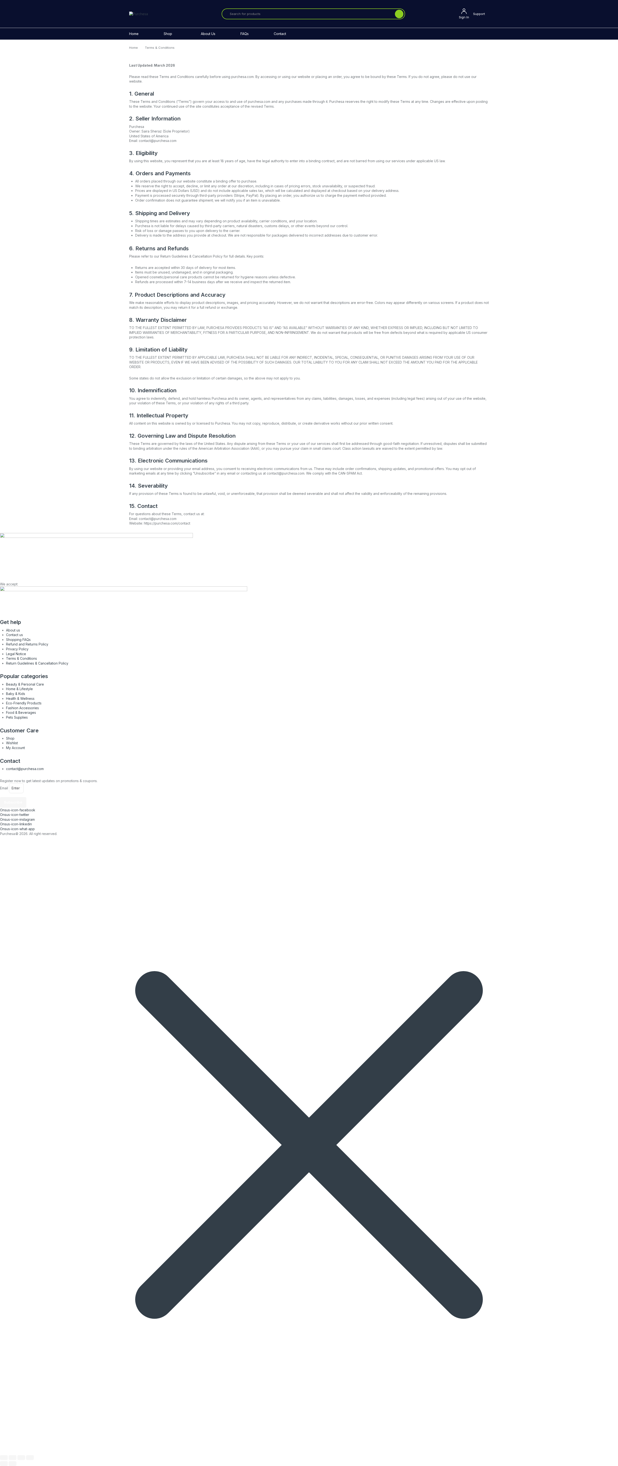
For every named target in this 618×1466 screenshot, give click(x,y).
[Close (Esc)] (30, 1457)
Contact (280, 34)
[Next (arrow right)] (12, 1463)
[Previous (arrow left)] (4, 1463)
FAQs (244, 34)
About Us (208, 34)
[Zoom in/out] (4, 1457)
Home (134, 34)
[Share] (21, 1457)
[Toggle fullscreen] (12, 1457)
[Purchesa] (138, 13)
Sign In (464, 17)
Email (4, 788)
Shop (168, 34)
